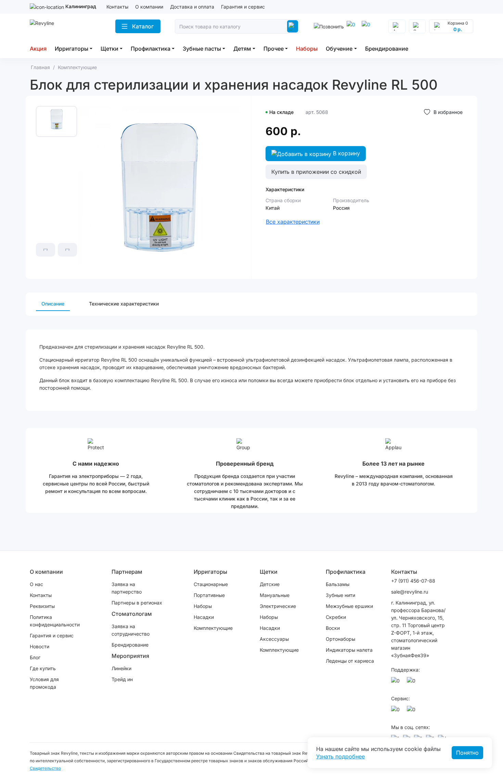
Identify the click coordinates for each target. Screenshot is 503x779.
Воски (333, 628)
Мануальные (274, 595)
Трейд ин (122, 679)
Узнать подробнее (340, 756)
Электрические (278, 606)
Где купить (43, 668)
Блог (35, 657)
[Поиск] (292, 26)
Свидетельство (45, 768)
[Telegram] (352, 26)
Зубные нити (340, 595)
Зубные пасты (202, 48)
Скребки (336, 617)
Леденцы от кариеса (350, 661)
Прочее (273, 48)
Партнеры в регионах (137, 603)
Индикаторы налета (349, 650)
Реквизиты (42, 606)
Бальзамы (337, 584)
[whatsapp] (367, 26)
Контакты (117, 7)
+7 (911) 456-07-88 (413, 581)
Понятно (467, 752)
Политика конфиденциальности (55, 620)
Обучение (339, 48)
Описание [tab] (52, 304)
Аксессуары (274, 639)
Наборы (307, 48)
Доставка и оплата (192, 7)
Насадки (204, 617)
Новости (39, 646)
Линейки (121, 668)
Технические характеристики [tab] (124, 304)
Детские (270, 584)
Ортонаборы (340, 639)
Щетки (109, 48)
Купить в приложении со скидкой (316, 171)
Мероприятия (130, 655)
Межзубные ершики (349, 606)
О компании (149, 7)
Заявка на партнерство (127, 588)
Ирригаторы (71, 48)
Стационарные (211, 584)
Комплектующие (213, 628)
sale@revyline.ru (409, 592)
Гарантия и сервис (243, 7)
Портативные (209, 595)
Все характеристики (293, 221)
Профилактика (150, 48)
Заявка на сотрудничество (131, 630)
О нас (36, 584)
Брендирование (386, 48)
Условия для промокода (44, 683)
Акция (38, 48)
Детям (242, 48)
